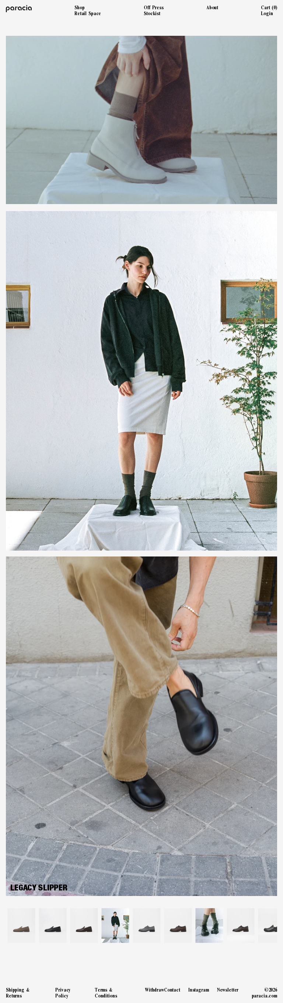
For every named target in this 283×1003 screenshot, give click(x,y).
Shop (79, 7)
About (212, 7)
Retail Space (87, 13)
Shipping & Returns (17, 992)
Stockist (152, 13)
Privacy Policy (63, 992)
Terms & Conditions (106, 992)
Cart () (269, 7)
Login (267, 13)
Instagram (198, 990)
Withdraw (154, 990)
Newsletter (228, 990)
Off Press (154, 7)
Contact (172, 990)
